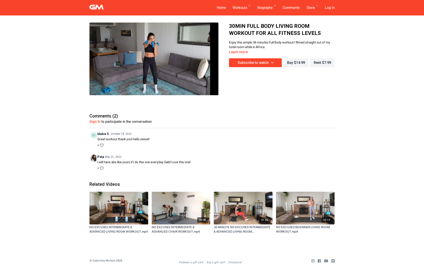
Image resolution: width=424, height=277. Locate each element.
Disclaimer (235, 262)
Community (291, 8)
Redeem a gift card (191, 262)
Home (221, 8)
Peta (100, 157)
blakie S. (103, 134)
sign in (94, 122)
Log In (330, 8)
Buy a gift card (216, 262)
